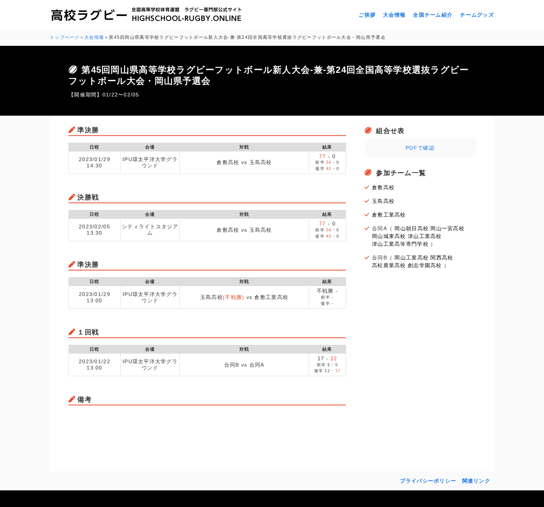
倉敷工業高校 (389, 214)
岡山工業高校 (411, 257)
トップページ (65, 37)
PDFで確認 (420, 148)
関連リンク (476, 481)
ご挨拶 (367, 15)
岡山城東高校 (389, 236)
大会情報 (394, 15)
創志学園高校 (425, 265)
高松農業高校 (389, 265)
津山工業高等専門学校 (400, 243)
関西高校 (441, 257)
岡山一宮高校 (447, 228)
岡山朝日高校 (411, 228)
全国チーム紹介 (433, 15)
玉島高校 (383, 201)
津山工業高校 (425, 236)
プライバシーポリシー (428, 481)
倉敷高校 (383, 187)
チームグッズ (477, 15)
